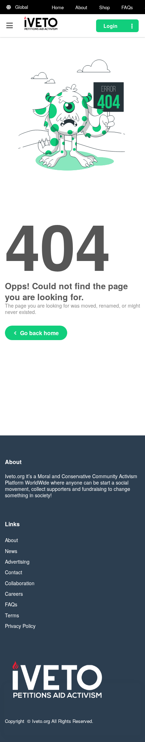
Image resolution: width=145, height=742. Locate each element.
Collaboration (19, 583)
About (81, 7)
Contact (13, 572)
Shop (104, 7)
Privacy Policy (20, 625)
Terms (12, 615)
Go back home (39, 333)
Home (58, 7)
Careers (14, 593)
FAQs (127, 7)
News (11, 550)
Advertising (17, 561)
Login (110, 25)
